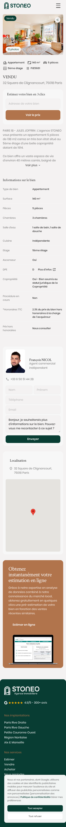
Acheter (9, 769)
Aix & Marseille (14, 742)
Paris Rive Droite (15, 722)
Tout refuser (35, 816)
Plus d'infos (45, 269)
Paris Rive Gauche (16, 727)
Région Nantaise (15, 737)
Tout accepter (35, 808)
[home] (17, 5)
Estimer (9, 759)
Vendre (9, 764)
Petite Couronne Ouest (20, 732)
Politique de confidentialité (35, 797)
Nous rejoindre (14, 774)
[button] (58, 5)
